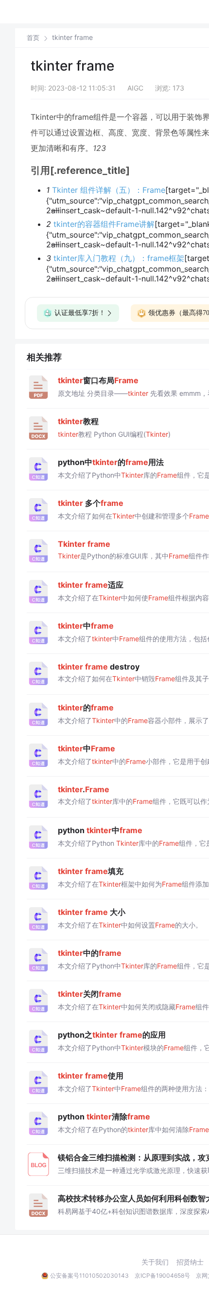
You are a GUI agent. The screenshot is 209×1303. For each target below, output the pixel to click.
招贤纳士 (190, 1262)
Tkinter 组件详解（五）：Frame (108, 190)
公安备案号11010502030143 (89, 1275)
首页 (33, 38)
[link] (33, 37)
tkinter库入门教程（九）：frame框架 (118, 258)
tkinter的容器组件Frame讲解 (104, 224)
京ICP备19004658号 (162, 1275)
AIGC (135, 88)
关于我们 (155, 1262)
